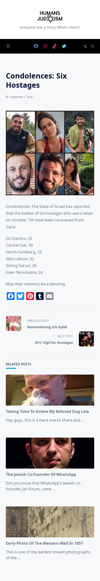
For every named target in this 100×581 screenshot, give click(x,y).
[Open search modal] (92, 46)
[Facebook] (36, 46)
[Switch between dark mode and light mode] (85, 46)
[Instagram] (45, 46)
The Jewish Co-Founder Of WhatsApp (41, 474)
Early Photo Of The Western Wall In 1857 (44, 543)
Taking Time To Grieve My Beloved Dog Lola (47, 411)
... (82, 420)
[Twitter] (64, 46)
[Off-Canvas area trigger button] (8, 46)
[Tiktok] (55, 46)
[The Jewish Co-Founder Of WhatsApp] (50, 453)
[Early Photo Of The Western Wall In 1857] (50, 521)
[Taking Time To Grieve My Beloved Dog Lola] (50, 390)
